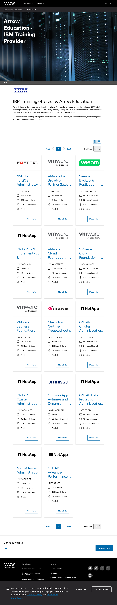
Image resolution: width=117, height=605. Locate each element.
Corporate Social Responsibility (63, 577)
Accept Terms (101, 589)
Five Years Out (56, 569)
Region (106, 3)
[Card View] (95, 141)
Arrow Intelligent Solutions (33, 579)
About (39, 3)
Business (27, 3)
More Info (31, 219)
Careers (54, 573)
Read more (81, 589)
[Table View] (99, 141)
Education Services (13, 9)
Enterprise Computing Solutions (31, 574)
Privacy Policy (34, 594)
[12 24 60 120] (98, 149)
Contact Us (31, 9)
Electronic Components (31, 569)
